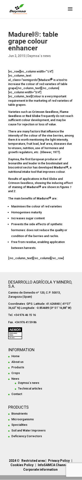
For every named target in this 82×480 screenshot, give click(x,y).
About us (17, 362)
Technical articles (30, 388)
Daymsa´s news (39, 56)
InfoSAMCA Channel (53, 465)
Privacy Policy (59, 460)
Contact (16, 394)
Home (15, 356)
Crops (15, 373)
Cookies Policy (21, 465)
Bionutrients (19, 413)
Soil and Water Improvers (28, 430)
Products (17, 367)
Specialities (19, 424)
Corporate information (40, 469)
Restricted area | (33, 460)
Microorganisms (22, 419)
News (15, 378)
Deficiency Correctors (26, 436)
